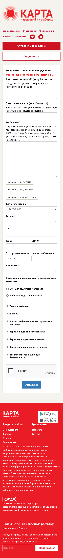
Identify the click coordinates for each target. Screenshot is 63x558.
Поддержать (31, 56)
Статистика (29, 30)
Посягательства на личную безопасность (24, 356)
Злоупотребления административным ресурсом (30, 322)
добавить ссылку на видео (20, 189)
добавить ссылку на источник (22, 197)
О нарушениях (47, 30)
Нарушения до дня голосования (27, 331)
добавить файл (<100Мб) (20, 182)
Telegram (37, 429)
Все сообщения (11, 30)
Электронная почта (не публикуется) (27, 103)
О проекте (21, 36)
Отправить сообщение (31, 45)
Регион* (10, 216)
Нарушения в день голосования (26, 339)
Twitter (36, 433)
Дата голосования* (16, 203)
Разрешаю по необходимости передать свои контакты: (31, 279)
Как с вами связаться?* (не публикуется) (29, 79)
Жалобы (7, 36)
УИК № (35, 240)
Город (9, 240)
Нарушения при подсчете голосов (28, 347)
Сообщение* (12, 122)
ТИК (8, 228)
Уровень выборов (18, 306)
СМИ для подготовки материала (26, 288)
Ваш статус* (12, 265)
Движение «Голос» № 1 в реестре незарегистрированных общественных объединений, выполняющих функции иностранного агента (30, 507)
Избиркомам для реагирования (26, 295)
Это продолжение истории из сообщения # (30, 253)
